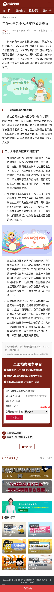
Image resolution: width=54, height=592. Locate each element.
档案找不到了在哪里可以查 (19, 437)
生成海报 (11, 457)
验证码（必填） (27, 406)
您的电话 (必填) (13, 401)
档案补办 (47, 10)
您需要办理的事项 (14, 411)
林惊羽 (5, 30)
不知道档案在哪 (14, 433)
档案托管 (34, 10)
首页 (4, 17)
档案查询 (20, 10)
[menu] (49, 4)
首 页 (6, 10)
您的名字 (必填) (13, 395)
